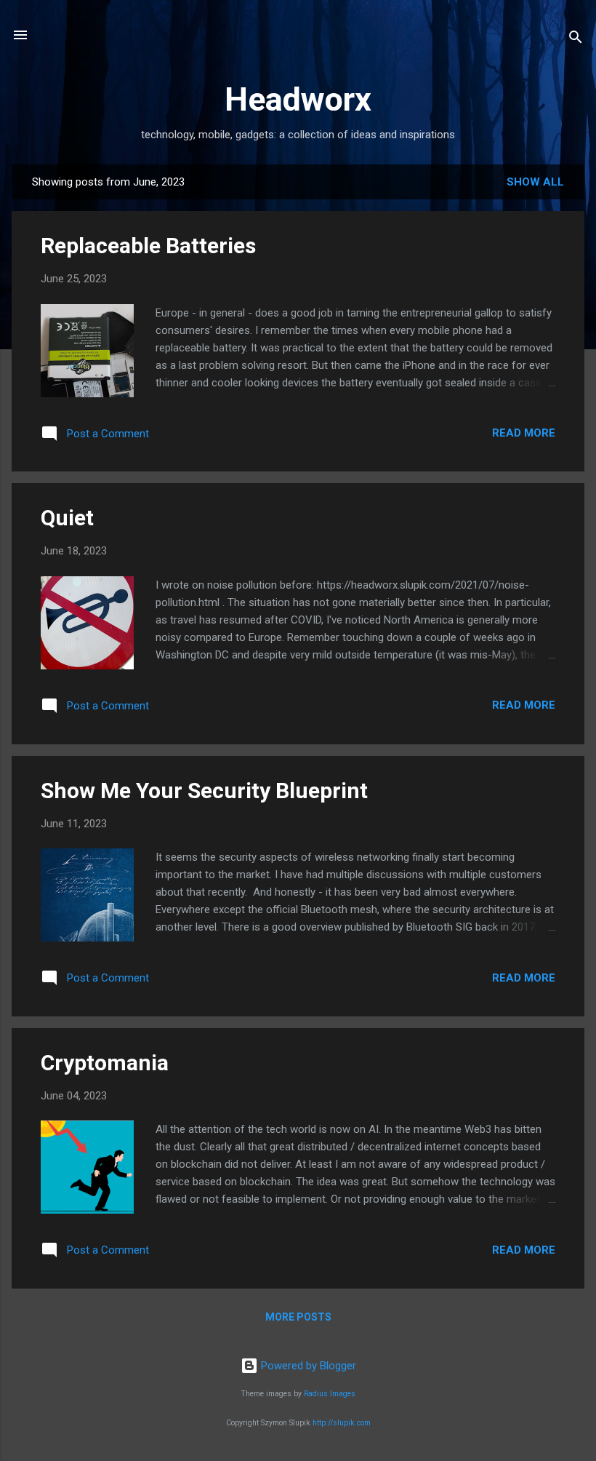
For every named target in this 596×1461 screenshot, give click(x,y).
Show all (535, 181)
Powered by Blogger (307, 1365)
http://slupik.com (342, 1423)
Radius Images (329, 1393)
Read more (523, 432)
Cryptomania (105, 1062)
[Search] (575, 39)
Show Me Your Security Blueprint (204, 790)
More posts (298, 1317)
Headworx (298, 99)
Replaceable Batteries (148, 245)
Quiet (67, 517)
